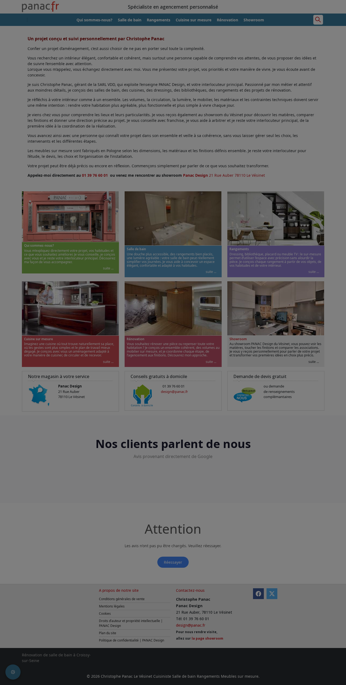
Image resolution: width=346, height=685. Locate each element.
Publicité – (200, 337)
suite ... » (110, 337)
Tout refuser (183, 377)
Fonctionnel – (99, 348)
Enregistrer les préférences (222, 377)
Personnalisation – (207, 348)
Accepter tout (263, 377)
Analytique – (98, 337)
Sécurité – (96, 359)
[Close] (275, 306)
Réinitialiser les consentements (141, 377)
